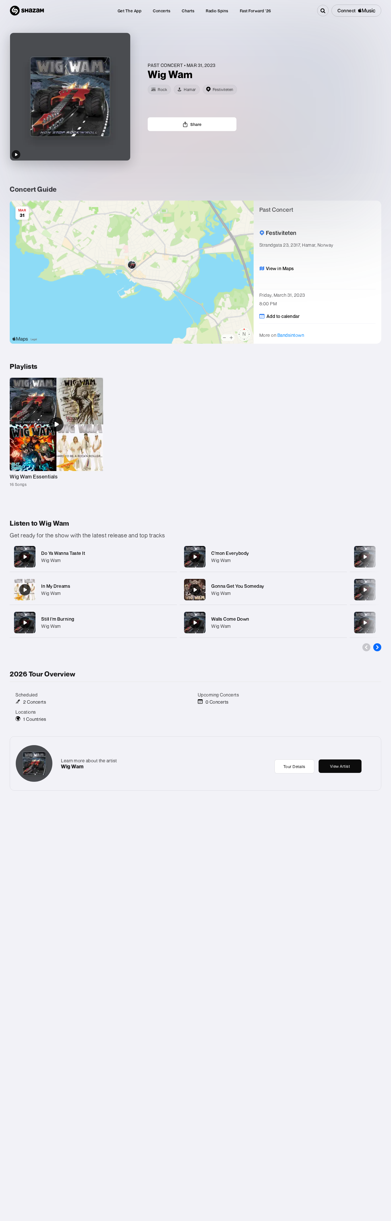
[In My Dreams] (25, 589)
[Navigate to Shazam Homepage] (27, 10)
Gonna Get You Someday (237, 586)
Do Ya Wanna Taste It (63, 553)
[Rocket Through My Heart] (365, 622)
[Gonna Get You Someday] (195, 589)
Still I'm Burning (57, 619)
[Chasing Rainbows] (365, 589)
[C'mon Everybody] (195, 557)
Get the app (130, 10)
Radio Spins (217, 10)
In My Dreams (55, 586)
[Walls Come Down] (195, 622)
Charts (188, 10)
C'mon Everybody (230, 553)
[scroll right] (377, 647)
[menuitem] (129, 10)
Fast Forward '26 (255, 10)
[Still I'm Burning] (25, 622)
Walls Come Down (230, 619)
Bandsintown (290, 335)
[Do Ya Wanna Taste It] (25, 557)
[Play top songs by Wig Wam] (16, 154)
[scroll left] (366, 647)
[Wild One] (365, 557)
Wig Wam (51, 560)
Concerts (161, 10)
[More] (168, 557)
